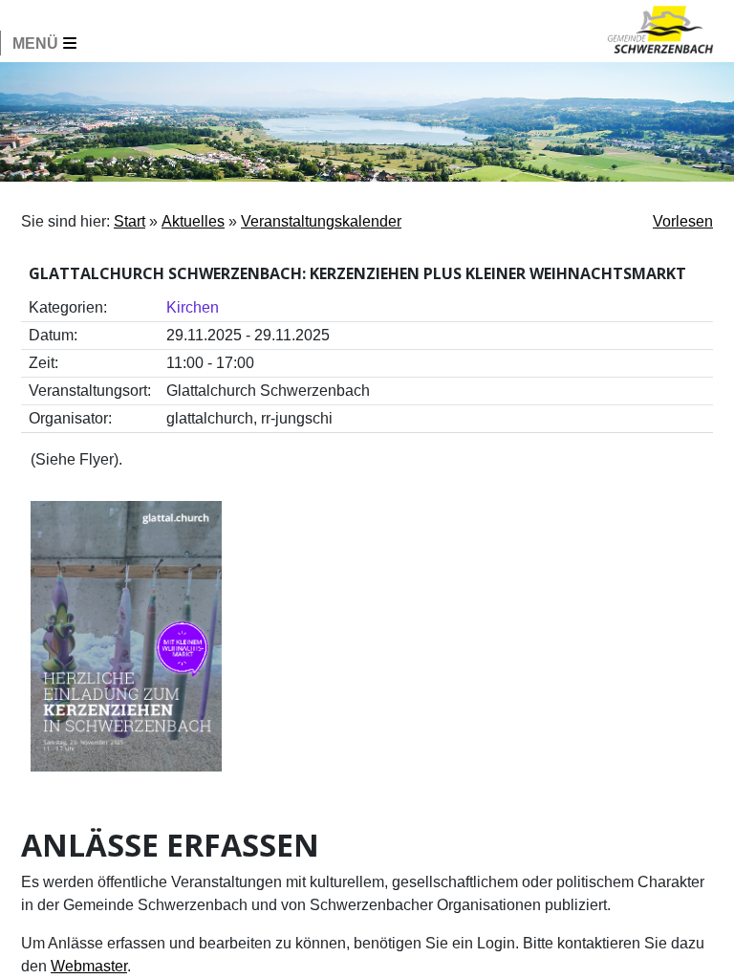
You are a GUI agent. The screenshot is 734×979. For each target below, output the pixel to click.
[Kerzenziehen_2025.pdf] (126, 635)
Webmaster (89, 966)
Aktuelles (193, 221)
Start (129, 221)
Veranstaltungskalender (321, 221)
